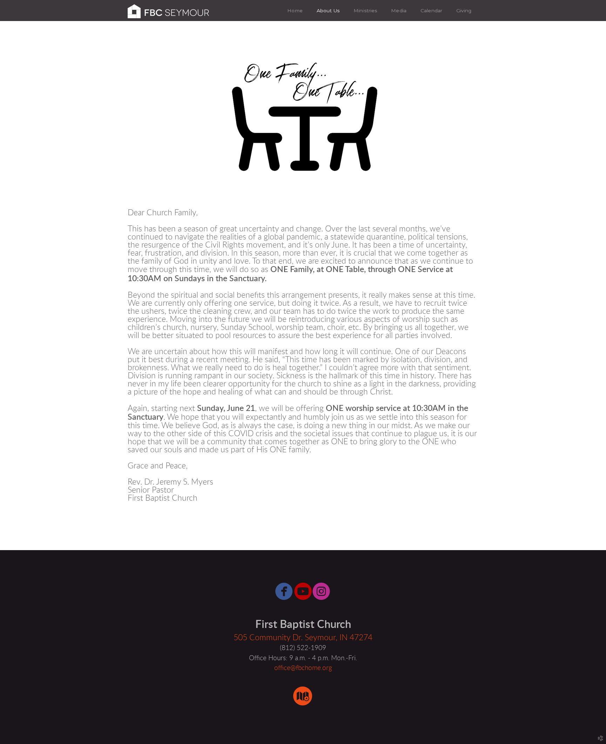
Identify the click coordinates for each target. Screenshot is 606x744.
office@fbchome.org (303, 668)
